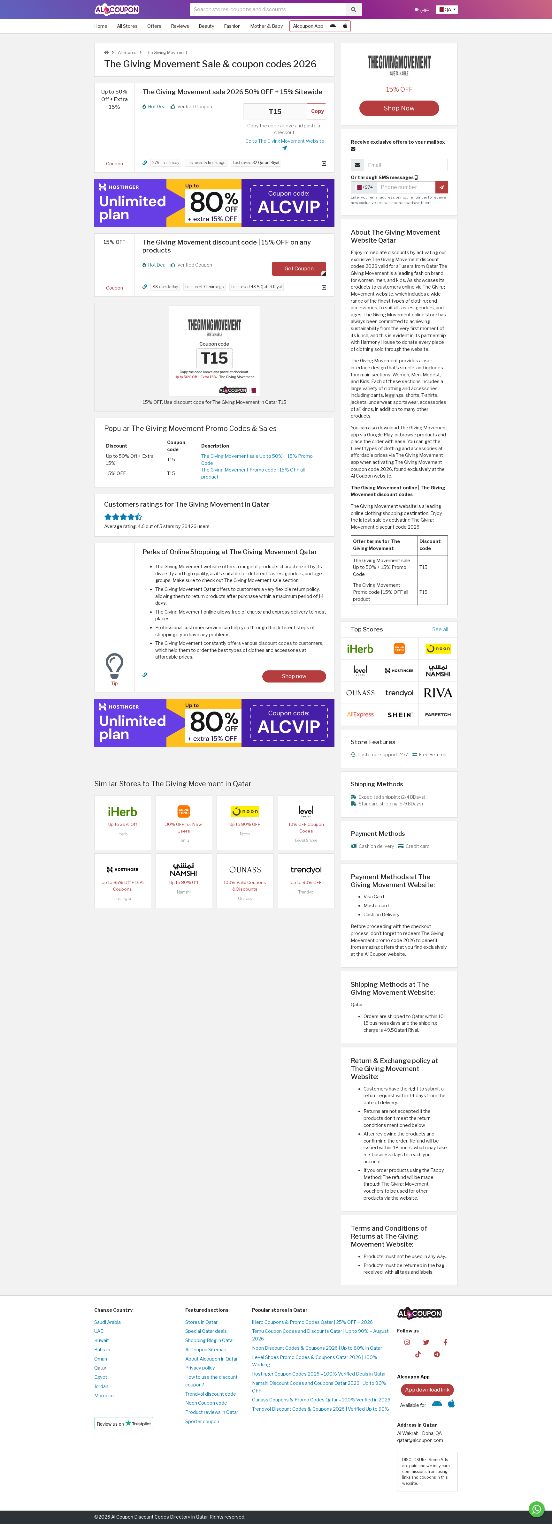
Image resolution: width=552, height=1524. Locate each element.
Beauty (206, 26)
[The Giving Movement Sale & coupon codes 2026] (214, 351)
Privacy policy (200, 1368)
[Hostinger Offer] (214, 203)
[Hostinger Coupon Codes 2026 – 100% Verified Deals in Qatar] (123, 869)
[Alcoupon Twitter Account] (426, 1342)
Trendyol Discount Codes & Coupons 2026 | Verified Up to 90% (320, 1409)
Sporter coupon (202, 1421)
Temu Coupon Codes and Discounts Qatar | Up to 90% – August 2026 (320, 1335)
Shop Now (399, 108)
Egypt (100, 1377)
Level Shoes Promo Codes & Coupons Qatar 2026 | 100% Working (314, 1361)
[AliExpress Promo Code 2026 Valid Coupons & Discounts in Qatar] (360, 714)
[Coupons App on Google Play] (333, 26)
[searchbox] (268, 9)
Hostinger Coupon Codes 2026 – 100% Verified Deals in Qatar (319, 1374)
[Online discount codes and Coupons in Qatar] (106, 52)
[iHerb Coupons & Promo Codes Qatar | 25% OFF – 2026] (123, 811)
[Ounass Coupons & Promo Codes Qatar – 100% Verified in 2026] (245, 869)
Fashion (232, 26)
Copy (317, 111)
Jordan (101, 1386)
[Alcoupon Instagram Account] (407, 1342)
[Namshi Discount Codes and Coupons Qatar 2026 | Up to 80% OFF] (184, 869)
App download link (427, 1390)
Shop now (294, 676)
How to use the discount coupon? (211, 1381)
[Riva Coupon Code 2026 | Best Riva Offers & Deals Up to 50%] (438, 692)
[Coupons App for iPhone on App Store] (345, 26)
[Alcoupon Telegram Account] (437, 1354)
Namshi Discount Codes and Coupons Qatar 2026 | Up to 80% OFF (319, 1387)
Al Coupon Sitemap (205, 1350)
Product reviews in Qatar (211, 1412)
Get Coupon (299, 269)
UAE (98, 1331)
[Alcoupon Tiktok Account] (418, 1354)
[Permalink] (144, 163)
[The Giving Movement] (399, 65)
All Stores (127, 26)
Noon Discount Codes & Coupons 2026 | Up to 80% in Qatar (317, 1348)
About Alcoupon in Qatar (211, 1359)
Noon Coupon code (206, 1403)
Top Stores (367, 629)
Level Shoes (306, 840)
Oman (100, 1359)
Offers (154, 26)
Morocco (104, 1396)
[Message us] (537, 1509)
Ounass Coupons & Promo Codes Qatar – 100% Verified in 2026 (321, 1400)
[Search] (353, 9)
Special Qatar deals (206, 1331)
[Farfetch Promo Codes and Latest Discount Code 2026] (438, 714)
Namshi (184, 892)
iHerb (123, 834)
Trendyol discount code (210, 1394)
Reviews (180, 26)
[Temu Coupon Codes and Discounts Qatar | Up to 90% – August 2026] (184, 811)
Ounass (245, 898)
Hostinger (123, 898)
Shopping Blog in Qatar (209, 1340)
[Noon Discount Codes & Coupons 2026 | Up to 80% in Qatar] (245, 811)
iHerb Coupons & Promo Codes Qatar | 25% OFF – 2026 (312, 1322)
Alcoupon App (308, 26)
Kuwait (101, 1340)
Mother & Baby (266, 26)
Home (100, 26)
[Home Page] (116, 9)
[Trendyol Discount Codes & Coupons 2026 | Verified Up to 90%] (306, 869)
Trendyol (306, 892)
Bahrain (102, 1350)
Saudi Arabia (107, 1322)
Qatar (100, 1368)
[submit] (441, 187)
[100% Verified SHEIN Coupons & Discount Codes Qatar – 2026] (399, 714)
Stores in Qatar (201, 1322)
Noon (245, 834)
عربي (423, 9)
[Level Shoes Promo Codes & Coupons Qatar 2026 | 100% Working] (306, 811)
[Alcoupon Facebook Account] (445, 1342)
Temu (184, 840)
